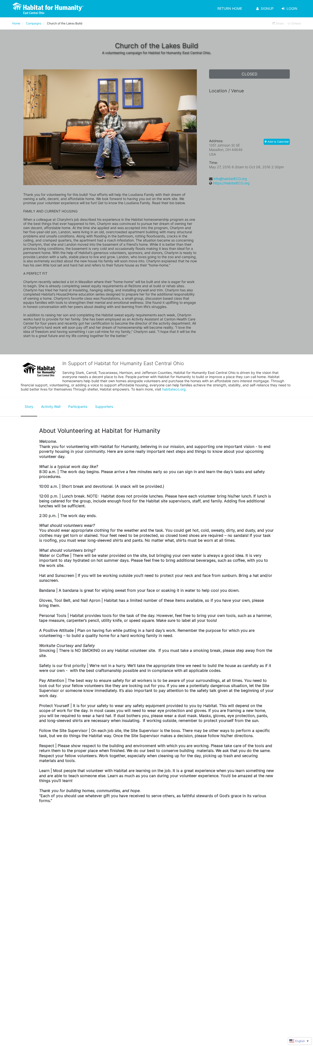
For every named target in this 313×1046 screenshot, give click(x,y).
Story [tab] (29, 406)
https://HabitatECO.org (231, 183)
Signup (267, 8)
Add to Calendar (278, 141)
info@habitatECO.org (230, 179)
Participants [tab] (77, 406)
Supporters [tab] (104, 406)
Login (292, 8)
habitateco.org (174, 389)
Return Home (229, 8)
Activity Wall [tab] (50, 406)
